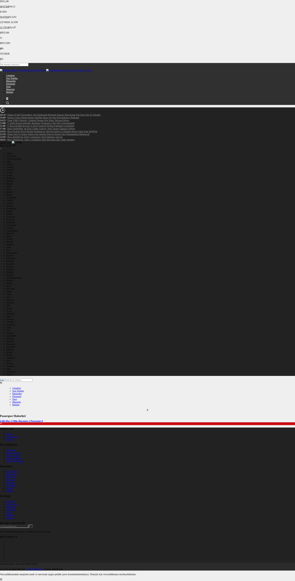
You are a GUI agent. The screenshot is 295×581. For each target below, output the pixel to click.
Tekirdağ (10, 313)
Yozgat (9, 333)
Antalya (10, 170)
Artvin (9, 172)
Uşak (8, 327)
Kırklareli (10, 258)
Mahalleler (11, 485)
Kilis (8, 369)
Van (8, 330)
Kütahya (10, 269)
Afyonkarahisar (13, 158)
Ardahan (10, 358)
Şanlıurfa (10, 324)
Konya (9, 266)
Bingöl (9, 183)
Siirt (8, 305)
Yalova (9, 363)
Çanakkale (11, 197)
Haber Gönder (13, 455)
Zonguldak (11, 335)
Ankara (9, 167)
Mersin (9, 241)
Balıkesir (10, 178)
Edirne (9, 211)
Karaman (10, 344)
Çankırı (9, 200)
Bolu (8, 189)
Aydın (9, 175)
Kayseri (10, 255)
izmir (8, 247)
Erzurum (10, 219)
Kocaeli (10, 264)
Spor (8, 86)
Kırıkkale (10, 346)
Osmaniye (11, 371)
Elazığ (9, 214)
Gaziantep (11, 225)
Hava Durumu (13, 452)
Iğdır (8, 360)
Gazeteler (10, 450)
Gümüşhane (12, 230)
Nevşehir (10, 288)
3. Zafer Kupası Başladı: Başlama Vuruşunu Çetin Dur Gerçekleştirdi (41, 123)
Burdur (9, 192)
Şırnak (9, 352)
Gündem (10, 75)
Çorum (9, 203)
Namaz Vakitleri (14, 458)
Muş (8, 286)
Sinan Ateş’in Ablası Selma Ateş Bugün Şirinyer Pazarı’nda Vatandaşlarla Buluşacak (48, 134)
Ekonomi (10, 83)
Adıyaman (11, 156)
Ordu (8, 294)
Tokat (9, 316)
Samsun (10, 302)
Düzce (9, 374)
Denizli (9, 205)
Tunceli (9, 322)
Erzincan (10, 217)
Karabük (10, 366)
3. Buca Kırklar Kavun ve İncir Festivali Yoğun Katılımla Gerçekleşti (40, 126)
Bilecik (9, 181)
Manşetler (11, 81)
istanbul (10, 244)
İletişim (9, 92)
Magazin (10, 89)
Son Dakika (12, 78)
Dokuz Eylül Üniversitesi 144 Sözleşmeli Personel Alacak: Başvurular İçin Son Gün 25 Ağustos (54, 115)
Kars (8, 250)
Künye (9, 434)
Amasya (10, 164)
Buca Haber (12, 471)
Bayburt (10, 341)
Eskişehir (10, 222)
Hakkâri (10, 233)
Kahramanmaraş (14, 277)
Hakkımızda (12, 437)
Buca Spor (11, 474)
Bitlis (8, 186)
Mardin (9, 280)
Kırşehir (10, 261)
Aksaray (10, 338)
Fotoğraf (10, 480)
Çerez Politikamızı (34, 569)
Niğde (9, 291)
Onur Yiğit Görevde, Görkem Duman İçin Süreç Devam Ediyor (38, 120)
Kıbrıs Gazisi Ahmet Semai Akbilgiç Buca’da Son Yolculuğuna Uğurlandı (43, 117)
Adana (9, 153)
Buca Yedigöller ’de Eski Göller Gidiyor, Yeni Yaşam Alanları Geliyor (41, 128)
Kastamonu (11, 252)
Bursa (9, 194)
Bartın (9, 355)
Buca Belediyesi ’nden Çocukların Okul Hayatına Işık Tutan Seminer (41, 139)
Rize (8, 297)
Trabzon (10, 319)
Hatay (9, 236)
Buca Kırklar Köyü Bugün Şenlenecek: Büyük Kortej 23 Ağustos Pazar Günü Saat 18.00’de (52, 131)
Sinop (9, 308)
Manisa (9, 275)
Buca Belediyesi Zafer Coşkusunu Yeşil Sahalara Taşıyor (35, 137)
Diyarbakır (11, 208)
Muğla (9, 283)
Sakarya (10, 299)
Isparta (9, 239)
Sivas (8, 311)
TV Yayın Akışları (15, 461)
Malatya (10, 272)
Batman (10, 349)
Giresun (10, 228)
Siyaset (9, 488)
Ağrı (8, 161)
